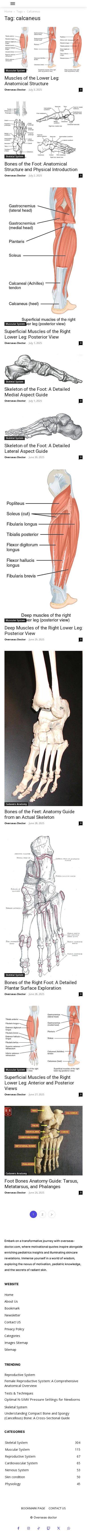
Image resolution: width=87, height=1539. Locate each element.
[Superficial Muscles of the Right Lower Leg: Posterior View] (43, 256)
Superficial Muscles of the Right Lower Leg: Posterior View (37, 334)
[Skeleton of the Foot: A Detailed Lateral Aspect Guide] (43, 426)
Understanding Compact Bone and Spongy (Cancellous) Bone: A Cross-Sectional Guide (37, 1415)
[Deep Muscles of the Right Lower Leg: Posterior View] (43, 546)
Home (8, 11)
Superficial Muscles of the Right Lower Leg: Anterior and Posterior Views (39, 1083)
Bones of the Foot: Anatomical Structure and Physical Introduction (40, 166)
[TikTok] (38, 1528)
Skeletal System (14, 156)
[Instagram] (28, 1528)
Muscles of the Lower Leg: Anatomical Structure (31, 80)
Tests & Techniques (18, 1393)
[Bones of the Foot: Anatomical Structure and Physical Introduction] (43, 129)
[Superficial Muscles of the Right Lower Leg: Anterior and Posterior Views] (43, 1038)
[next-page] (52, 1214)
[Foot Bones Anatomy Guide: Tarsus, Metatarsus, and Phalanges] (43, 1141)
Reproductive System (19, 1375)
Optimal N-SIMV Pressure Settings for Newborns (42, 1399)
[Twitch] (48, 1528)
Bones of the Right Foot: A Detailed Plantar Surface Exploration (40, 985)
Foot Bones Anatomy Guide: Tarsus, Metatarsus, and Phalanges (41, 1183)
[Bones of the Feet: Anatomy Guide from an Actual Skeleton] (43, 728)
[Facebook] (18, 1528)
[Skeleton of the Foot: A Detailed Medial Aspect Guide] (43, 369)
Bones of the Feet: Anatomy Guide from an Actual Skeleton (39, 814)
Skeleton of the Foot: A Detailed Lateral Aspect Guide (37, 448)
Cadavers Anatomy (16, 804)
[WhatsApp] (68, 1528)
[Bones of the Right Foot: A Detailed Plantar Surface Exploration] (43, 906)
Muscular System (15, 70)
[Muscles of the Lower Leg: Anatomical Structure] (43, 49)
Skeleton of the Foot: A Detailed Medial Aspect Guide (37, 392)
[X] (58, 1528)
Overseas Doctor (15, 89)
